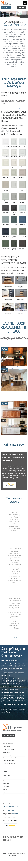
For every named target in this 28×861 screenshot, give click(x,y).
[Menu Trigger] (25, 3)
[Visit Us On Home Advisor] (7, 840)
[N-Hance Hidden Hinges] (21, 293)
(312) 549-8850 (10, 810)
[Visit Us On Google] (11, 837)
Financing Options (7, 780)
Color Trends (6, 786)
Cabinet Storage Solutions (8, 760)
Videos (4, 794)
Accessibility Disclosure (14, 855)
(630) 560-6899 (15, 813)
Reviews (5, 789)
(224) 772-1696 (16, 815)
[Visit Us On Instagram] (14, 837)
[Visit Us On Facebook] (4, 837)
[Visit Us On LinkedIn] (21, 837)
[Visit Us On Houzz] (11, 840)
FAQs (4, 792)
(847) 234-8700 (14, 812)
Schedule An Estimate (8, 735)
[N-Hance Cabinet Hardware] (8, 293)
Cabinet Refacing (6, 755)
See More (14, 637)
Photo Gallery (6, 783)
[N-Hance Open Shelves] (8, 307)
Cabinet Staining (6, 752)
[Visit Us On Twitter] (7, 837)
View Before (23, 16)
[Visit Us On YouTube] (18, 837)
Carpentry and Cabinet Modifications (11, 757)
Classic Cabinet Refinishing (9, 763)
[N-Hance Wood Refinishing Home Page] (5, 4)
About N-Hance (6, 775)
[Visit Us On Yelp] (4, 840)
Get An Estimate (6, 7)
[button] (9, 485)
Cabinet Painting (6, 746)
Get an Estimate (6, 778)
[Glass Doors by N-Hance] (21, 307)
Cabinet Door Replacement (9, 749)
